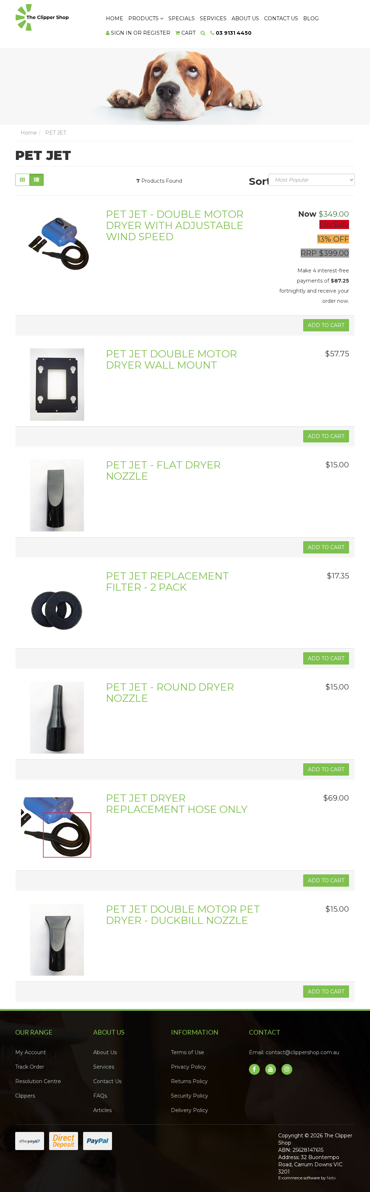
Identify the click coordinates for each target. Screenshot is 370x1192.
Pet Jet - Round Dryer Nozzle (170, 692)
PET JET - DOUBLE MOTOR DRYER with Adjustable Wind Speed (175, 225)
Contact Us (281, 18)
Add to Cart (326, 325)
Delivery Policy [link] (189, 1110)
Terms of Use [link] (187, 1052)
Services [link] (103, 1067)
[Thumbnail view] (22, 180)
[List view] (36, 180)
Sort (256, 180)
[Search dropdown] (203, 33)
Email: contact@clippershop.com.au (294, 1052)
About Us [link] (105, 1052)
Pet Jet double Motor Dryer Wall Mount (171, 359)
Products (144, 18)
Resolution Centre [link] (38, 1081)
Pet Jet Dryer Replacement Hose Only (177, 803)
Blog (311, 18)
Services (213, 18)
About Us (245, 18)
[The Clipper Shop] (53, 15)
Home (114, 18)
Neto (331, 1177)
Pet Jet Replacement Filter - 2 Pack (167, 581)
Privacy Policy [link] (188, 1067)
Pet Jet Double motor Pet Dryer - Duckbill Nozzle (183, 914)
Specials (181, 18)
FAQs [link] (100, 1096)
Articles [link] (102, 1110)
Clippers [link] (25, 1096)
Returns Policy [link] (189, 1081)
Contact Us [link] (107, 1081)
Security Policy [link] (189, 1096)
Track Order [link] (29, 1067)
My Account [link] (30, 1052)
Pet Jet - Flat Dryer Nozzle (163, 470)
